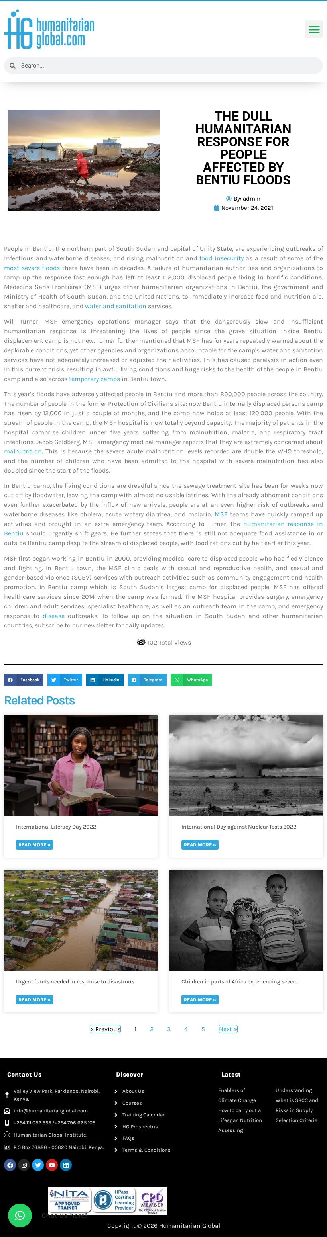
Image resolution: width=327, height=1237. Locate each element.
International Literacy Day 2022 (56, 827)
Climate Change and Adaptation (237, 1100)
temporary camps (94, 379)
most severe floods (32, 268)
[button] (314, 29)
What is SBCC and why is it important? (297, 1100)
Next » (228, 1029)
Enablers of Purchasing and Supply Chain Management (237, 1090)
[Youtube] (52, 1165)
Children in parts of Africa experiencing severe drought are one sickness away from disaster (239, 982)
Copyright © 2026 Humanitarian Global (163, 1225)
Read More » (34, 845)
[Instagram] (24, 1165)
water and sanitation (115, 306)
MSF (221, 514)
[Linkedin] (66, 1165)
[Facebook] (10, 1165)
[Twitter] (38, 1165)
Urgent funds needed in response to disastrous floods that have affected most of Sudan (75, 982)
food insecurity (221, 258)
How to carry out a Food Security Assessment (239, 1110)
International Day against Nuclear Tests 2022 (238, 827)
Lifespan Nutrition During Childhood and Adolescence (240, 1120)
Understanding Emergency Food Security (295, 1090)
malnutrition (23, 451)
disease (54, 615)
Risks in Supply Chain (294, 1110)
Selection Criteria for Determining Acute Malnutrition (296, 1120)
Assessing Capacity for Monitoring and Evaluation (236, 1130)
